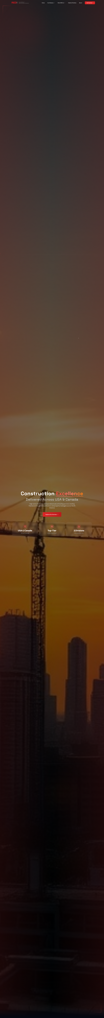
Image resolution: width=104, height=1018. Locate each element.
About (80, 2)
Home (43, 2)
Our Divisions (50, 2)
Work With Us (61, 2)
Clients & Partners (72, 2)
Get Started (89, 2)
